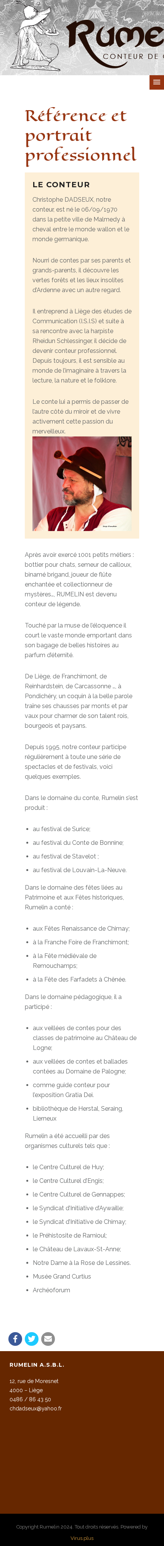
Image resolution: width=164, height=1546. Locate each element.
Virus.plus (82, 1538)
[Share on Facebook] (15, 1339)
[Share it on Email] (48, 1339)
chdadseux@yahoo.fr (36, 1408)
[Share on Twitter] (32, 1339)
